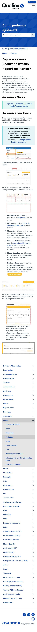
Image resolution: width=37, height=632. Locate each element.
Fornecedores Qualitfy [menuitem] (11, 536)
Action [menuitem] (5, 565)
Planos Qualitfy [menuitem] (9, 544)
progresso (21, 218)
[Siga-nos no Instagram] (24, 614)
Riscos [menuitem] (5, 469)
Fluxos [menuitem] (5, 404)
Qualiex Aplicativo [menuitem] (10, 374)
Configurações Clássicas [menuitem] (12, 502)
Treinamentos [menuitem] (8, 498)
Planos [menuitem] (5, 420)
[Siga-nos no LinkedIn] (33, 619)
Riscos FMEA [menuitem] (8, 473)
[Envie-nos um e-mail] (28, 614)
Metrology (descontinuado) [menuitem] (13, 582)
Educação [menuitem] (7, 477)
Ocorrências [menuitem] (7, 416)
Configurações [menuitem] (8, 378)
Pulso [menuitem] (5, 527)
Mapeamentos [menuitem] (8, 408)
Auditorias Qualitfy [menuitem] (10, 548)
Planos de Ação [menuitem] (11, 445)
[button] (33, 366)
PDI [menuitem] (4, 494)
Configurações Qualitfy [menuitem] (12, 556)
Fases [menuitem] (8, 441)
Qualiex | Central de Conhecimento (15, 49)
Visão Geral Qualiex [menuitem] (13, 424)
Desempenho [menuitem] (8, 485)
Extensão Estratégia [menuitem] (13, 464)
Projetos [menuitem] (9, 437)
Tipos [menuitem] (7, 450)
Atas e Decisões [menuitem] (9, 387)
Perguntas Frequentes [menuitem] (11, 523)
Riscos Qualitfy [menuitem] (9, 552)
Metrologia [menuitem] (7, 412)
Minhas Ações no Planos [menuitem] (14, 454)
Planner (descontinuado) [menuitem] (12, 598)
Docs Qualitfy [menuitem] (8, 602)
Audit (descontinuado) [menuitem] (11, 594)
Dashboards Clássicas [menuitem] (11, 506)
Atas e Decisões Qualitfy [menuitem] (12, 531)
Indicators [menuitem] (7, 515)
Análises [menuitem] (6, 383)
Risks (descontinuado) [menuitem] (11, 577)
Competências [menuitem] (8, 490)
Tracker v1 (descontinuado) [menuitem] (13, 590)
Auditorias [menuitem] (7, 391)
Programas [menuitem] (10, 433)
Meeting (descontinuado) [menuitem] (12, 586)
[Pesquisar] (33, 35)
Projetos (14, 53)
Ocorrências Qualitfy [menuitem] (11, 540)
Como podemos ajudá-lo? (14, 27)
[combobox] (16, 35)
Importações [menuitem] (8, 370)
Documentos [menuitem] (8, 395)
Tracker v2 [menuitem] (7, 573)
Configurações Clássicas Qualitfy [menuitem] (15, 561)
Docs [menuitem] (5, 510)
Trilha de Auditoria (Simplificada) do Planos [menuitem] (19, 459)
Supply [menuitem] (5, 569)
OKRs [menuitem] (5, 481)
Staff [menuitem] (5, 519)
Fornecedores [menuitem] (8, 399)
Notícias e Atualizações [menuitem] (12, 366)
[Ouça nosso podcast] (33, 614)
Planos (4, 53)
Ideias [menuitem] (8, 429)
